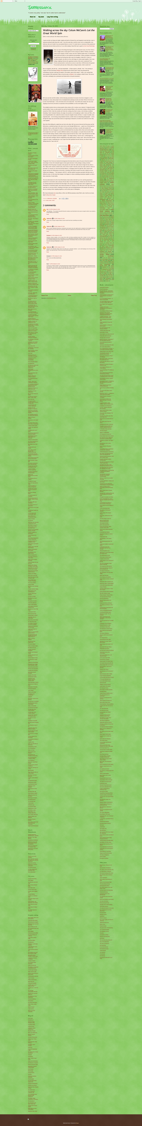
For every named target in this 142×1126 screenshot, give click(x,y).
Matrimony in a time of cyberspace (32, 865)
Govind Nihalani (111, 173)
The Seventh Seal (31, 801)
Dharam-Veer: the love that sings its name (32, 716)
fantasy (106, 261)
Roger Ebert (103, 228)
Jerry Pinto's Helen (103, 740)
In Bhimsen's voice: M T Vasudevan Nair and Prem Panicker (105, 548)
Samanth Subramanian (32, 1083)
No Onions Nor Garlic (104, 710)
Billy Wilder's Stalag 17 (32, 525)
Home (69, 295)
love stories (111, 267)
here (55, 193)
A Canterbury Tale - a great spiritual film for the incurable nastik (33, 306)
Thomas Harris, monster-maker (106, 749)
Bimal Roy (104, 159)
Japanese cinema (110, 189)
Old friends (102, 938)
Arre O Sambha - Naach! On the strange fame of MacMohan (33, 235)
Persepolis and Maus (104, 858)
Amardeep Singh (31, 1024)
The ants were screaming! (33, 701)
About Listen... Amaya (32, 255)
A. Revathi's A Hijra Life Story (105, 428)
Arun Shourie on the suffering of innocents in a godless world (106, 438)
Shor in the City (31, 399)
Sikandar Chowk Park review (105, 785)
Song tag (101, 933)
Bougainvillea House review (105, 778)
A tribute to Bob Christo (32, 425)
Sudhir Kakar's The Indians (105, 686)
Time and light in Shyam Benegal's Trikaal (33, 278)
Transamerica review (32, 746)
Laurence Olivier (103, 196)
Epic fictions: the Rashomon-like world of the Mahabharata (106, 454)
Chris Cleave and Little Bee (105, 577)
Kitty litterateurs (103, 830)
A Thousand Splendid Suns (105, 679)
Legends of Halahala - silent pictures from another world (105, 317)
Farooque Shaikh (103, 171)
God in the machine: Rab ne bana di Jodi (33, 578)
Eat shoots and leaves (32, 1002)
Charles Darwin (107, 161)
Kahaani (108, 191)
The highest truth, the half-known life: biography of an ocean (106, 468)
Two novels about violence (105, 346)
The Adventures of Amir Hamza (106, 628)
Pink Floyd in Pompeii (32, 797)
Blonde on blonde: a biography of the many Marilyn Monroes (106, 340)
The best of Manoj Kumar (105, 883)
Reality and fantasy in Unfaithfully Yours (32, 541)
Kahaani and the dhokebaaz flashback (32, 337)
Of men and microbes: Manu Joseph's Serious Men (105, 527)
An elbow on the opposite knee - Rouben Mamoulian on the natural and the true (33, 223)
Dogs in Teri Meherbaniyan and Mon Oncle (33, 475)
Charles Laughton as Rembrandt (32, 533)
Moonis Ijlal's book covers (105, 702)
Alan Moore (107, 147)
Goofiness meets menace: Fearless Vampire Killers (31, 679)
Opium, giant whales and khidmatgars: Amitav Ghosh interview (105, 617)
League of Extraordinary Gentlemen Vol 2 (105, 789)
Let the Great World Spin (105, 508)
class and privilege (104, 259)
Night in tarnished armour (33, 825)
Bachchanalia (31, 770)
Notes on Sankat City (32, 555)
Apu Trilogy (108, 154)
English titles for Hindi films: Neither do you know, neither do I (106, 121)
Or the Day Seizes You (104, 747)
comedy (112, 259)
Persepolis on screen (32, 601)
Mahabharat (103, 199)
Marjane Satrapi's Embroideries (106, 802)
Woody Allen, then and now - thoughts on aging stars (33, 287)
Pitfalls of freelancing (32, 979)
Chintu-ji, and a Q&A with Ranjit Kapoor (33, 547)
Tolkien (101, 244)
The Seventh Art (31, 1101)
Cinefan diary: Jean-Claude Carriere (32, 713)
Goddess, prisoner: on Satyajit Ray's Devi (32, 322)
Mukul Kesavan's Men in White (106, 673)
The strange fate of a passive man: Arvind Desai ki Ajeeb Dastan (32, 302)
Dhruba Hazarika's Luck (104, 550)
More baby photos (31, 872)
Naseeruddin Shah (105, 208)
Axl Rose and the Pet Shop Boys (106, 890)
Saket (101, 230)
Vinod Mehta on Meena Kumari (106, 311)
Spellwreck (102, 916)
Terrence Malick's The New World (32, 737)
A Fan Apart (30, 1018)
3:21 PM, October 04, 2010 (56, 235)
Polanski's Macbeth (32, 688)
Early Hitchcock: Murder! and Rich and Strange (33, 568)
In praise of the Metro (32, 878)
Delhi (109, 163)
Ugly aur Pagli (31, 584)
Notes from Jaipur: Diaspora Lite (106, 581)
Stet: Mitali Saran (31, 1089)
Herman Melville (103, 178)
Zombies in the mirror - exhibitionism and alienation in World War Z (106, 308)
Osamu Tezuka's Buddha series (106, 693)
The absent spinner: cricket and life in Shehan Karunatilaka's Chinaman (107, 471)
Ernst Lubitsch (109, 169)
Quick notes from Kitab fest (105, 738)
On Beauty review (103, 783)
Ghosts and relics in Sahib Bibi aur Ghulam (32, 356)
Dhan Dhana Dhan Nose (33, 619)
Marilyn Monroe (110, 201)
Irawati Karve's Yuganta (104, 659)
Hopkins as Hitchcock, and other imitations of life (33, 284)
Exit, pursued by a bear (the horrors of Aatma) (32, 251)
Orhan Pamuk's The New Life (106, 700)
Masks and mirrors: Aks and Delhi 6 (32, 373)
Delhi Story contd (31, 887)
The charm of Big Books (104, 812)
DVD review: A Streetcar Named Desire (33, 607)
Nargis (110, 206)
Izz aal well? (30, 520)
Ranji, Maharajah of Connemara (106, 846)
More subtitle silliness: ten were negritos (33, 918)
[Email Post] (60, 198)
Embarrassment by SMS (33, 933)
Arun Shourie (107, 156)
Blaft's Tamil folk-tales (104, 575)
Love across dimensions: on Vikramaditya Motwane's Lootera (33, 215)
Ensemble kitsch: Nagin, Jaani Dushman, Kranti (33, 665)
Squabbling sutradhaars (33, 840)
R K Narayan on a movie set (105, 434)
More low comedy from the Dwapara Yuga (32, 846)
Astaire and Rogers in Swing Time (32, 630)
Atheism (105, 157)
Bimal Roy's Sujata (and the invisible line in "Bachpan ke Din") (33, 258)
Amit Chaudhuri (110, 148)
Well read (102, 825)
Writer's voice (102, 924)
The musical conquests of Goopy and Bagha (33, 434)
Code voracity (31, 1008)
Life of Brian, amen (32, 810)
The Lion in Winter (31, 644)
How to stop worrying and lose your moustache (33, 458)
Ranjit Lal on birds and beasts (106, 603)
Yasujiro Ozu (102, 250)
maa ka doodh (105, 268)
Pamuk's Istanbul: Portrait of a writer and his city (106, 805)
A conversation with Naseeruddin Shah (32, 514)
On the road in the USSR (105, 657)
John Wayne (102, 191)
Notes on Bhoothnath (32, 604)
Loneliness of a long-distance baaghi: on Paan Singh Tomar (33, 315)
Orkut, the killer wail (32, 965)
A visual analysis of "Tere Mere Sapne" (33, 156)
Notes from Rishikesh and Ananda (107, 899)
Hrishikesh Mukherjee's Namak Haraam (32, 472)
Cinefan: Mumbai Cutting (33, 589)
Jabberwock (39, 7)
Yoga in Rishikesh (103, 877)
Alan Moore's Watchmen (105, 720)
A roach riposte (103, 950)
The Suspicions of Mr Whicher (106, 566)
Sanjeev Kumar (103, 232)
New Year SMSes (31, 940)
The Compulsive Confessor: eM (31, 1092)
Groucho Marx (111, 174)
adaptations (102, 251)
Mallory (72, 74)
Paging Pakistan (103, 586)
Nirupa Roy (110, 212)
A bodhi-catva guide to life (105, 330)
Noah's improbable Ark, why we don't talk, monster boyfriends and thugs (106, 500)
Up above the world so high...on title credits (32, 397)
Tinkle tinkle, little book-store (105, 335)
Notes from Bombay (104, 892)
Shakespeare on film (32, 808)
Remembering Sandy (104, 948)
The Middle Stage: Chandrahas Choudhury (33, 1099)
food (108, 263)
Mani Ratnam (111, 199)
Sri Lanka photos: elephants (105, 871)
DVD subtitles (31, 931)
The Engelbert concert (104, 931)
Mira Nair (110, 205)
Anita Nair (106, 153)
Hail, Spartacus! (31, 760)
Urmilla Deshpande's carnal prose (107, 451)
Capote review (31, 742)
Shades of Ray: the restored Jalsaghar (32, 376)
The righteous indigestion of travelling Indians (33, 968)
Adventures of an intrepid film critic (107, 345)
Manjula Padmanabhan (107, 200)
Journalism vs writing (104, 934)
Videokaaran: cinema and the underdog (33, 348)
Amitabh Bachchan (104, 149)
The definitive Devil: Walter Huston (32, 553)
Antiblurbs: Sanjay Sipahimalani (31, 1029)
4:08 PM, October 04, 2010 (59, 247)
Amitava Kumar (31, 1026)
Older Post (94, 295)
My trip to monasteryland (105, 936)
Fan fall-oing (102, 955)
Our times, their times (104, 901)
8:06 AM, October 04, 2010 (59, 226)
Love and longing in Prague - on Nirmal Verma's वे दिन (106, 299)
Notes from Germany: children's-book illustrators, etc (106, 569)
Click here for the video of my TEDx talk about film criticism (33, 133)
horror (112, 265)
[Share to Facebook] (66, 198)
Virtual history (31, 803)
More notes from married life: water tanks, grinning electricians (33, 860)
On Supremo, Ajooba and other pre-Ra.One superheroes (33, 366)
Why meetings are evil (32, 926)
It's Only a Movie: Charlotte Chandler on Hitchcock (105, 756)
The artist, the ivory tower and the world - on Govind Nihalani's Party (33, 325)
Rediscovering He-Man (104, 902)
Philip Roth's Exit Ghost (104, 648)
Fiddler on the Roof (32, 692)
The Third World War (104, 708)
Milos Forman (103, 205)
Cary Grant (110, 159)
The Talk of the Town (32, 621)
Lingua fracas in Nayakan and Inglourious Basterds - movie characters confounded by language (33, 175)
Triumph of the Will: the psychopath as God (32, 467)
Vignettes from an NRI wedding (106, 904)
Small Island (102, 826)
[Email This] (62, 198)
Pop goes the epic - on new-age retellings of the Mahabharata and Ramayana (106, 292)
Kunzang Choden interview (105, 823)
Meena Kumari (104, 204)
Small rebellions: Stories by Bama (106, 704)
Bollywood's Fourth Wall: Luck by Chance (33, 571)
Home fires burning (32, 862)
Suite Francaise (103, 682)
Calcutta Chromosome (32, 1037)
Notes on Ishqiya (31, 518)
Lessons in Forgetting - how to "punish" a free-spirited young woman (32, 227)
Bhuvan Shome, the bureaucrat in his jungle (33, 210)
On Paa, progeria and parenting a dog (32, 870)
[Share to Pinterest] (67, 198)
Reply (48, 214)
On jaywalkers (31, 942)
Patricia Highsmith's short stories (106, 664)
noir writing (111, 268)
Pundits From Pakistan (104, 821)
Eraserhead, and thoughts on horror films (33, 755)
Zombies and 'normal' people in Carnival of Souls (32, 489)
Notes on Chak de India (33, 645)
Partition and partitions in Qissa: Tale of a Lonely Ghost (33, 179)
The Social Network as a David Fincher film (33, 442)
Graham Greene (104, 174)
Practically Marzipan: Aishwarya (32, 1077)
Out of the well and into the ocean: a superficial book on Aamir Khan (106, 376)
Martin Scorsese (111, 203)
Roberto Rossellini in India (105, 625)
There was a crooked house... (106, 557)
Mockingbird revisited (104, 523)
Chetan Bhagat (109, 162)
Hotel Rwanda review (32, 784)
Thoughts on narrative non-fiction (106, 497)
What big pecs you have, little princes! (33, 849)
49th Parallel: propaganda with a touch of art (33, 370)
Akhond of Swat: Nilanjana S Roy (31, 1022)
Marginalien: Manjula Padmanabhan (32, 1067)
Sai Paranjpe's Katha (32, 676)
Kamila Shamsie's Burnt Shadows (106, 591)
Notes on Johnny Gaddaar (31, 639)
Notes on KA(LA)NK (32, 705)
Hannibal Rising (103, 691)
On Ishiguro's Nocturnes (104, 570)
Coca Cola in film (31, 345)
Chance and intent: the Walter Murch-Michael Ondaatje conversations (33, 266)
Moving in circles (103, 914)
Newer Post (44, 295)
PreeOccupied (31, 1079)
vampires (107, 279)
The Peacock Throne (104, 687)
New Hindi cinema (107, 210)
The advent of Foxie (32, 867)
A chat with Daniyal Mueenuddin (106, 585)
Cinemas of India (103, 163)
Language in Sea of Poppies (105, 623)
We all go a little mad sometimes (32, 502)
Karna (106, 193)
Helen (111, 177)
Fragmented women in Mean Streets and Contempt (32, 437)
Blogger (77, 1123)
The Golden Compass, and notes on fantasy (32, 624)
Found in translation (104, 289)
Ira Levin (106, 185)
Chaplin (101, 161)
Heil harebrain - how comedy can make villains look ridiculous (33, 247)
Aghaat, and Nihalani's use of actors (32, 550)
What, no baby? (31, 1007)
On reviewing (102, 952)
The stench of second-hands (105, 781)
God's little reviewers (104, 906)
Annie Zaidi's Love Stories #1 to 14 (107, 334)
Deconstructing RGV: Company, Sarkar (32, 758)
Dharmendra (108, 164)
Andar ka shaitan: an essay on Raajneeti (32, 486)
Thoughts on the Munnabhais (31, 694)
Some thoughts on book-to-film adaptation (33, 351)
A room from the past (104, 947)
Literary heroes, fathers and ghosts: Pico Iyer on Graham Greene (105, 400)
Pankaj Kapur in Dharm (32, 615)
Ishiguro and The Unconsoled (106, 853)
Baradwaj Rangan (31, 1030)
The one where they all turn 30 (106, 940)
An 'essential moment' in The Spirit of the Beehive (33, 415)
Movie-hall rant (31, 981)
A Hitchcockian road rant (33, 976)
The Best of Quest (103, 430)
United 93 (30, 696)
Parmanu (30, 1074)
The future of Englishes (104, 854)
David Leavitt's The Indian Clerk (106, 661)
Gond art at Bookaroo (104, 598)
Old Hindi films (104, 215)
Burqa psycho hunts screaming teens (32, 591)
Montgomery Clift (103, 206)
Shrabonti (49, 235)
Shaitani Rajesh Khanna (107, 234)
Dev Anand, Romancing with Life (106, 663)
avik (47, 209)
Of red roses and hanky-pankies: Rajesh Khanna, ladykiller (33, 411)
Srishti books (109, 237)
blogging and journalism (104, 252)
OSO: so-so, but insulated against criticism (33, 632)
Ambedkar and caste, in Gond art (106, 424)
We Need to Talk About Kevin (105, 786)
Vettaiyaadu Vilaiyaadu (32, 686)
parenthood (109, 270)
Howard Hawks (109, 179)
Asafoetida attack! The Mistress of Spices (32, 729)
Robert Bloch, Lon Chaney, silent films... (32, 812)
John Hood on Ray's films (105, 626)
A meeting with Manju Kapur (105, 612)
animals (109, 251)
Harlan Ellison (106, 177)
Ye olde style (102, 954)
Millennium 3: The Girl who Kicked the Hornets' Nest (107, 553)
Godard (108, 172)
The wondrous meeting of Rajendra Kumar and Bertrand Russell (33, 385)
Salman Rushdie (107, 230)
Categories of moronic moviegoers (32, 958)
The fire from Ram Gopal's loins (31, 642)
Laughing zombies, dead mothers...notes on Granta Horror (106, 403)
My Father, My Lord (32, 647)
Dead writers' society (104, 332)
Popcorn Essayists (109, 220)
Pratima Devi (102, 221)
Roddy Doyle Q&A (103, 536)
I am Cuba (30, 353)
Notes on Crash (31, 750)
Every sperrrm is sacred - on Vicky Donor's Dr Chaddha (33, 333)
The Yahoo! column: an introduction (32, 505)
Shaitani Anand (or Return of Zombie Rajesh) (33, 319)
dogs (109, 260)
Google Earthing (31, 894)
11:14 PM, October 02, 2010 (54, 209)
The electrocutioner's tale (105, 555)
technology (111, 277)
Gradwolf (30, 1054)
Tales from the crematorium (105, 867)
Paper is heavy (31, 977)
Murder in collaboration (104, 432)
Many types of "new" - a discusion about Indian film (32, 262)
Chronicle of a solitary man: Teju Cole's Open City (106, 416)
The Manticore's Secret (104, 768)
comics (103, 260)
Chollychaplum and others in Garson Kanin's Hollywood (105, 503)
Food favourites (103, 912)
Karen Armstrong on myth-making (106, 764)
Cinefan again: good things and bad (32, 985)
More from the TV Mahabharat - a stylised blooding (109, 36)
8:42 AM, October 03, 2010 (59, 218)
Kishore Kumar (108, 195)
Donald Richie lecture (32, 780)
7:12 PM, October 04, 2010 (54, 263)
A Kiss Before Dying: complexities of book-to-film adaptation (106, 449)
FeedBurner (33, 49)
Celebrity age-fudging (32, 969)
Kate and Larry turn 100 (33, 667)
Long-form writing (52, 17)
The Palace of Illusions (104, 633)
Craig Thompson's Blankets (105, 675)
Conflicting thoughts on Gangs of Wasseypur (32, 296)
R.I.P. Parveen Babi (32, 806)
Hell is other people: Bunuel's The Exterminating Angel (32, 451)
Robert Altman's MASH (32, 793)
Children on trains (31, 960)
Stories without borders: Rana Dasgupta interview (106, 838)
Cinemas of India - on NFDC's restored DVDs (32, 281)
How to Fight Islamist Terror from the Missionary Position (106, 373)
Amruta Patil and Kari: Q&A (105, 639)
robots (105, 273)
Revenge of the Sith (32, 791)
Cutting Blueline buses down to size (32, 947)
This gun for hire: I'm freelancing (106, 927)
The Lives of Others (32, 582)
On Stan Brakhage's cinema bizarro (32, 273)
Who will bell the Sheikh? (33, 922)
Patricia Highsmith (108, 219)
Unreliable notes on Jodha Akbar (32, 618)
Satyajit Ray (111, 232)
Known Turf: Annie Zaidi (33, 1064)
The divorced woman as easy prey (107, 78)
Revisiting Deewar (32, 799)
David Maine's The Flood (105, 814)
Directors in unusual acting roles (32, 391)
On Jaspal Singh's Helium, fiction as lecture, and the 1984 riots (106, 302)
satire (110, 273)
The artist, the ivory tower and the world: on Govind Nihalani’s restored (110, 48)
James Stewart (102, 189)
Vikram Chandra (105, 246)
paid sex (102, 270)
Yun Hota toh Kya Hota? (33, 707)
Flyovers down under (32, 889)
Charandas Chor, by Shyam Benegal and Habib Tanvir (32, 183)
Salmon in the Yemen (104, 669)
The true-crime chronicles (105, 337)
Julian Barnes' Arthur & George (106, 779)
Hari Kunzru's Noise (104, 791)
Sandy (111, 231)
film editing (112, 261)
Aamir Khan (102, 146)
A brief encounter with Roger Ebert (32, 241)
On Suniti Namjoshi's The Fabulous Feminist (105, 328)
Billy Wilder (111, 158)
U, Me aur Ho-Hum (32, 611)
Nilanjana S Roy (103, 212)
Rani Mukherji (109, 225)
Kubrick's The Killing (32, 573)
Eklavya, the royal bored (33, 668)
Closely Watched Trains (33, 657)
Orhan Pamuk (105, 216)
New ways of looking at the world (106, 873)
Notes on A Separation (32, 328)
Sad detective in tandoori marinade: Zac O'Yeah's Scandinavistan (105, 475)
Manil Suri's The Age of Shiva (106, 646)
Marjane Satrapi (103, 203)
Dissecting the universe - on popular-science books (105, 354)
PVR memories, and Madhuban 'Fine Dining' (33, 902)
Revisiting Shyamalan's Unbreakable (32, 704)
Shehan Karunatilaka (104, 235)
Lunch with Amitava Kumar (105, 680)
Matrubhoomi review (32, 782)
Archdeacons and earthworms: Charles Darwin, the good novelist (106, 484)
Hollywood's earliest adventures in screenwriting (32, 359)
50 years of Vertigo (32, 596)
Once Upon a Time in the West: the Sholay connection (33, 823)
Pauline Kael (102, 220)
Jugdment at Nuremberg (33, 662)
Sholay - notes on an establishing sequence (32, 382)
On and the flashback (109, 110)
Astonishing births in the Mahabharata (104, 894)
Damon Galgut (103, 856)
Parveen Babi (107, 218)
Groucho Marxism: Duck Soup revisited (33, 731)
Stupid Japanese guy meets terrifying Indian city (105, 386)
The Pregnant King (103, 637)
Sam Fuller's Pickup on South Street (32, 557)
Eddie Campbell (103, 168)
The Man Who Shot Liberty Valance (32, 710)
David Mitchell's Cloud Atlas (105, 851)
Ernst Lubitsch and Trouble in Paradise (32, 580)
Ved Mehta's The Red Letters (105, 842)
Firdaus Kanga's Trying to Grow (106, 595)
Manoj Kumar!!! (102, 201)
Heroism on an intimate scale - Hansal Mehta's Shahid (32, 190)
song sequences (103, 277)
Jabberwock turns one (104, 922)
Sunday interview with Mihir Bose (106, 840)
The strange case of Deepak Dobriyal (32, 207)
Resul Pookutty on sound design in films (33, 275)
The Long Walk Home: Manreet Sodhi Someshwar (32, 1095)
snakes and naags (109, 275)
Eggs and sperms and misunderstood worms (104, 521)
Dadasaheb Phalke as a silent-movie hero (33, 389)
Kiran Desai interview (104, 754)
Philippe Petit (60, 70)
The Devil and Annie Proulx (105, 596)
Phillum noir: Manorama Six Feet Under (33, 627)
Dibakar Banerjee (103, 166)
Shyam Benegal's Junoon (33, 682)
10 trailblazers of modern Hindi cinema (33, 270)
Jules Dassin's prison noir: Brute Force (32, 527)
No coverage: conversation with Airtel (32, 991)
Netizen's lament (103, 917)
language (104, 267)
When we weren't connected (31, 1011)
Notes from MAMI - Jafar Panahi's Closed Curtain (33, 194)
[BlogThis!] (63, 198)
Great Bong (30, 1056)
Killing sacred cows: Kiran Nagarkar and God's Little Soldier (106, 746)
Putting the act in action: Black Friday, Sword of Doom (33, 343)
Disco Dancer (103, 167)
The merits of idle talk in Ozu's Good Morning (33, 464)
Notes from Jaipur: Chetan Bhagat (106, 583)
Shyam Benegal (103, 236)
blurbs (111, 252)
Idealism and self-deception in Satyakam (32, 408)
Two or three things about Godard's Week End (33, 539)
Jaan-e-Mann (31, 690)
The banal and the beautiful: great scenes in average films (33, 402)
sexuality (101, 275)
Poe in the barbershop (104, 941)
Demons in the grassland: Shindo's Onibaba (33, 530)
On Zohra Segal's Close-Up (105, 518)
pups (101, 273)
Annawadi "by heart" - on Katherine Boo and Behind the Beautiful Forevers (107, 382)
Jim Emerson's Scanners (33, 1062)
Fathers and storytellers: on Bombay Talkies (33, 239)
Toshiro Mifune (107, 244)
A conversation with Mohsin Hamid (107, 677)
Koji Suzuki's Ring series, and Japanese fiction (106, 655)
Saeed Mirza (109, 229)
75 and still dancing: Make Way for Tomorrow (33, 312)
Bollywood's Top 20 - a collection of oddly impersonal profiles (107, 394)
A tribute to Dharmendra (33, 439)
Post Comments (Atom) (51, 298)
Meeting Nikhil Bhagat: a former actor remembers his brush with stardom (33, 231)
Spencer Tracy (102, 237)
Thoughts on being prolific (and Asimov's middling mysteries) (106, 427)
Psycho (107, 221)
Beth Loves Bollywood (32, 1032)
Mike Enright (30, 1070)
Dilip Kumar (112, 166)
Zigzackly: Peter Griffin (32, 1111)
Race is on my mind (32, 613)
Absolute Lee (30, 1020)
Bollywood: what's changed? (31, 786)
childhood (110, 257)
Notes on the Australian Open (106, 882)
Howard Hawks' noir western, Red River (32, 405)
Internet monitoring (32, 999)
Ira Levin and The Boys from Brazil (107, 650)
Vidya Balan (111, 245)
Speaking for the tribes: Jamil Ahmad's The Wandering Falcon (106, 465)
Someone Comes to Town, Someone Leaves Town (105, 715)
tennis (101, 278)
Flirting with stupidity (32, 983)
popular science (103, 272)
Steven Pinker (106, 240)
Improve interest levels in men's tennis (33, 974)
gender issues (103, 265)
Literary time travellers (104, 287)
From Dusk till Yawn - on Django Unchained (33, 254)
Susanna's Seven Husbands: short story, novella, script (107, 457)
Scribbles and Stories (32, 1085)
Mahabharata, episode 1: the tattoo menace (109, 99)
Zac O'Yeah (109, 250)
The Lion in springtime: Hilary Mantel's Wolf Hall (106, 564)
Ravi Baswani (102, 226)
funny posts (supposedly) (107, 263)
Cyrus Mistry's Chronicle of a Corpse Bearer (105, 368)
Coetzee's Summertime (104, 558)
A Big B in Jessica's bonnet (105, 684)
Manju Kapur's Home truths (105, 734)
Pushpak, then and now (33, 670)
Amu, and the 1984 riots (33, 814)
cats (104, 257)
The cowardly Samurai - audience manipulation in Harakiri (33, 455)
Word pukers (30, 1000)
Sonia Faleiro (110, 236)
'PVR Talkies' (30, 880)
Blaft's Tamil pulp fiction (104, 524)
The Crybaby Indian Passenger (32, 963)
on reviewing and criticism (106, 269)
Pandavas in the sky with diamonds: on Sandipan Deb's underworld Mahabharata (106, 313)
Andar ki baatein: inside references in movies (33, 330)
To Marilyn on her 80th (32, 720)
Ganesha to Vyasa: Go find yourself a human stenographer (32, 843)
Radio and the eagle (32, 971)
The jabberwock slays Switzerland (32, 997)
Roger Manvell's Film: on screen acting (33, 773)
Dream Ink (30, 1047)
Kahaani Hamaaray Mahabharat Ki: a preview (33, 835)
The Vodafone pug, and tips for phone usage (32, 953)
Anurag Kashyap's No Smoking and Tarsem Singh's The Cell (32, 635)
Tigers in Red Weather (104, 773)
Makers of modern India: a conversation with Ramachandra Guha (106, 487)
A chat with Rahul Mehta (105, 532)
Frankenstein (102, 172)
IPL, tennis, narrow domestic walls (106, 869)
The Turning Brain (31, 748)
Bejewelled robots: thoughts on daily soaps (33, 956)
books (47, 200)
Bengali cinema (104, 158)
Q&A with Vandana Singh (105, 593)
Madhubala (109, 198)
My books (41, 17)
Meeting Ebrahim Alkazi (104, 885)
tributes (101, 279)
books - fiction (52, 200)
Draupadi (110, 167)
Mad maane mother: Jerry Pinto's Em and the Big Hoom (106, 359)
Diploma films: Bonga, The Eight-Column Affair (33, 566)
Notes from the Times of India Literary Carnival (106, 411)
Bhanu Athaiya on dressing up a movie (32, 516)
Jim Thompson (110, 190)
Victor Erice (106, 245)
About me (32, 17)
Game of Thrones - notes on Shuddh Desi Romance (33, 197)
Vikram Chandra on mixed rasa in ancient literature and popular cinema (106, 295)
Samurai (106, 231)
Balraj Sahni (112, 157)
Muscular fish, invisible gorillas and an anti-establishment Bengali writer (107, 494)
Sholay (111, 235)
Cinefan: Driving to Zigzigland (32, 650)
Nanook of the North (32, 675)
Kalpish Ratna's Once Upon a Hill (106, 351)
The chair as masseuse (104, 943)
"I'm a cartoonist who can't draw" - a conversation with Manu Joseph (107, 349)
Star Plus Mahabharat (104, 239)
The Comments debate (104, 929)
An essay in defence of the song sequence (32, 187)
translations (108, 278)
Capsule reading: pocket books (106, 794)
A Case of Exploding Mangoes (106, 610)
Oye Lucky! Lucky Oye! (32, 575)
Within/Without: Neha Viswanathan (32, 1109)
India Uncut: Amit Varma (33, 1061)
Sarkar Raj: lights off (32, 602)
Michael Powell (111, 204)
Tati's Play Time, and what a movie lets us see (33, 523)
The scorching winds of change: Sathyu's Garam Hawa (33, 499)
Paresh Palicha (31, 1072)
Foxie (110, 171)
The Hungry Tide (103, 828)
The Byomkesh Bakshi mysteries (106, 726)
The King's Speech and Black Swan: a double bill (33, 423)
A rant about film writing (32, 920)
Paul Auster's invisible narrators (106, 689)
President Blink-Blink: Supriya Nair (32, 1081)
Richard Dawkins (110, 226)
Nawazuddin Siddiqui (104, 209)
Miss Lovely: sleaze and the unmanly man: (33, 169)
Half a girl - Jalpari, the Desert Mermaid (32, 293)
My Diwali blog (103, 945)
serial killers (110, 274)
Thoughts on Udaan (32, 481)
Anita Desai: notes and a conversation (105, 653)
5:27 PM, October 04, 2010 (56, 256)
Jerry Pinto (104, 190)
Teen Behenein (31, 363)
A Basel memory (103, 926)
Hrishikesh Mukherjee (104, 181)
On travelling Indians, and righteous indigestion (105, 59)
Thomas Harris (109, 242)
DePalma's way (31, 804)
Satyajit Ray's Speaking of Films (106, 793)
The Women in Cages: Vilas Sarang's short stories (105, 718)
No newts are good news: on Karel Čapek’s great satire (107, 462)
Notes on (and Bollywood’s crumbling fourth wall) (109, 88)
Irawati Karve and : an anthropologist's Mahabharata (109, 131)
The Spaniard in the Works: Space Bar (32, 1103)
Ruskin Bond (102, 229)
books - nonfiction (107, 256)
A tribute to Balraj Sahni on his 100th (32, 244)
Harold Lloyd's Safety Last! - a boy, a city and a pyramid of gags (33, 162)
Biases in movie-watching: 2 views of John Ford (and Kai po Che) (33, 203)
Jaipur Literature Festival (106, 188)
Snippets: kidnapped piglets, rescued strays (105, 460)
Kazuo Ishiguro (107, 194)
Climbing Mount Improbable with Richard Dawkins (106, 608)
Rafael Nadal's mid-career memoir (107, 435)
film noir (103, 263)
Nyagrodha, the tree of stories (106, 722)
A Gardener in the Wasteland (105, 405)
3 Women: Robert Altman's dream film (32, 469)
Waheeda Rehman (110, 247)
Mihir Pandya (30, 1069)
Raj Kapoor (106, 224)
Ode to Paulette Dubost (32, 361)
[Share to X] (65, 198)
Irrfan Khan (112, 185)
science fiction (103, 274)
